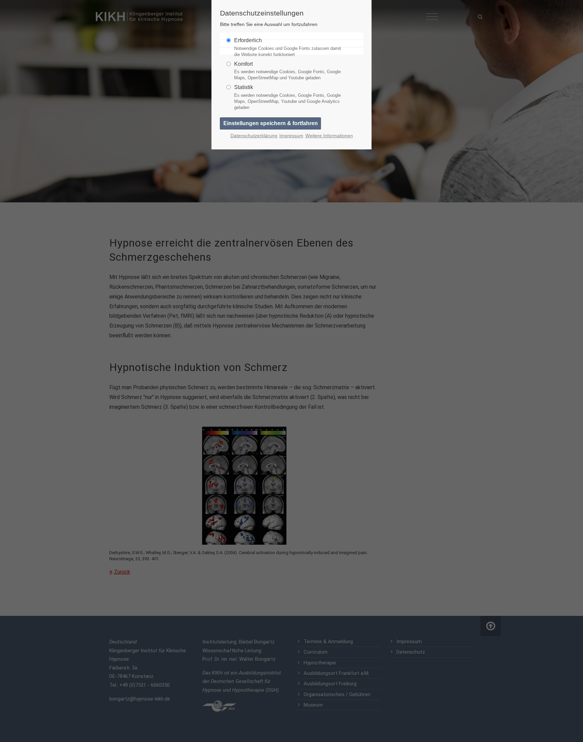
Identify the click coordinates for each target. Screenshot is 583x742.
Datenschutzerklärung (253, 135)
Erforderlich (287, 47)
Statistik (287, 97)
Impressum (291, 135)
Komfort (287, 71)
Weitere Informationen (329, 135)
